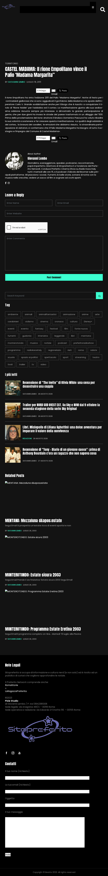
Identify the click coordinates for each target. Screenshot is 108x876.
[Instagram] (9, 183)
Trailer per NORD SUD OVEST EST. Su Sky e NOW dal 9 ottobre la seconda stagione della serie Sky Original (61, 407)
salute (93, 350)
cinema (44, 321)
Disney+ (88, 321)
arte (97, 314)
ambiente (13, 314)
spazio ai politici (29, 357)
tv (33, 364)
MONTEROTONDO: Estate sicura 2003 (33, 575)
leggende (59, 335)
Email (53, 94)
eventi (11, 328)
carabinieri (13, 321)
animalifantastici (47, 314)
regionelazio (54, 350)
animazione (69, 314)
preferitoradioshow (84, 342)
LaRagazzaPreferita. (16, 691)
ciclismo (29, 321)
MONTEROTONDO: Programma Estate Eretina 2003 (43, 629)
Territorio (11, 63)
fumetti (12, 335)
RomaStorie (11, 685)
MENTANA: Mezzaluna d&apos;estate (33, 520)
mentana (86, 335)
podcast (62, 342)
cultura (73, 321)
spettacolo (50, 357)
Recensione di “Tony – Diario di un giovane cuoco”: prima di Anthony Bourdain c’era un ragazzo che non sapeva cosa (61, 451)
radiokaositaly (34, 350)
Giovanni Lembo (16, 82)
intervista (43, 335)
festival (54, 328)
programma (14, 350)
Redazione (27, 438)
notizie (47, 342)
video (43, 364)
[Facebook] (5, 183)
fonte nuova (81, 328)
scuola (11, 357)
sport (65, 357)
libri (73, 335)
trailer (22, 364)
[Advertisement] (54, 35)
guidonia (26, 335)
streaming (80, 357)
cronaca (59, 321)
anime (85, 314)
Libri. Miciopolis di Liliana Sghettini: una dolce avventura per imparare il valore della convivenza (62, 429)
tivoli (10, 364)
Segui (43, 90)
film (66, 328)
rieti (70, 350)
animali (28, 314)
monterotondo (15, 342)
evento (25, 328)
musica (34, 342)
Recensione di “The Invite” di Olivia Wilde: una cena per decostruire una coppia (59, 384)
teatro (96, 357)
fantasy (39, 328)
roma (81, 350)
